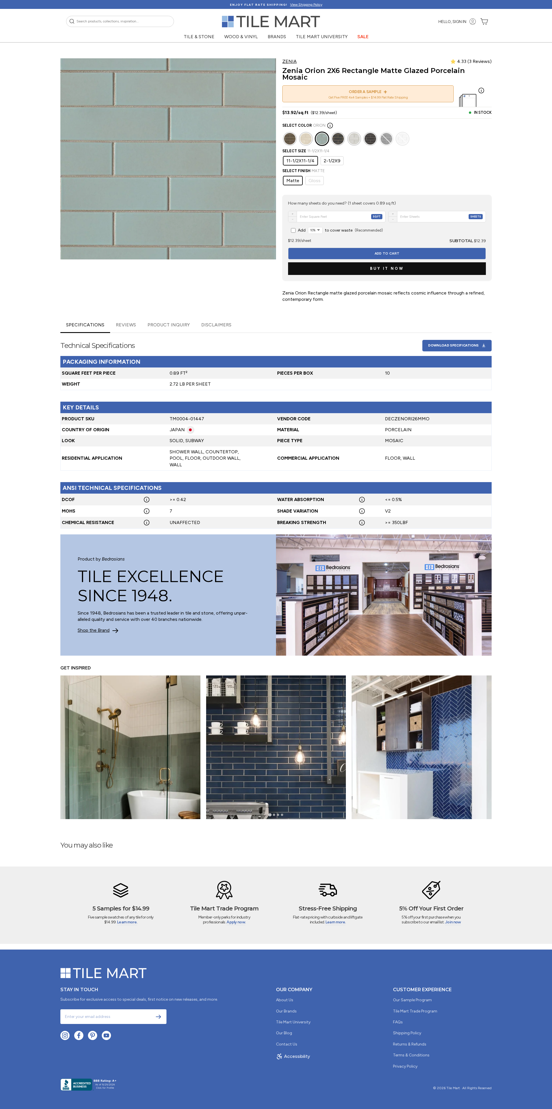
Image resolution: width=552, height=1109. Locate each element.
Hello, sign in (452, 21)
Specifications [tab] (85, 325)
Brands (277, 36)
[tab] (269, 815)
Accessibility (297, 1056)
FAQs (398, 1022)
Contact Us (286, 1044)
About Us (284, 1000)
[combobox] (120, 21)
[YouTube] (106, 1035)
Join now (453, 922)
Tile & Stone (199, 36)
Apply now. (236, 922)
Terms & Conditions (411, 1055)
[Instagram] (65, 1035)
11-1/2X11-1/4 (300, 160)
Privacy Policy (405, 1066)
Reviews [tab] (126, 325)
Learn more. (127, 922)
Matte (292, 180)
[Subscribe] (158, 1016)
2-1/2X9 (332, 160)
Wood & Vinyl (241, 36)
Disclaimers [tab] (216, 325)
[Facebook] (78, 1035)
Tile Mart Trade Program (415, 1011)
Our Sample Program (412, 1000)
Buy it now (387, 268)
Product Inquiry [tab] (168, 325)
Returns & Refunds (409, 1044)
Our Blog (284, 1033)
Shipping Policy (407, 1033)
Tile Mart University (322, 36)
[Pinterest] (92, 1035)
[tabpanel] (276, 431)
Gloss (314, 180)
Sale (363, 36)
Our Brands (286, 1011)
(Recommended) (340, 230)
